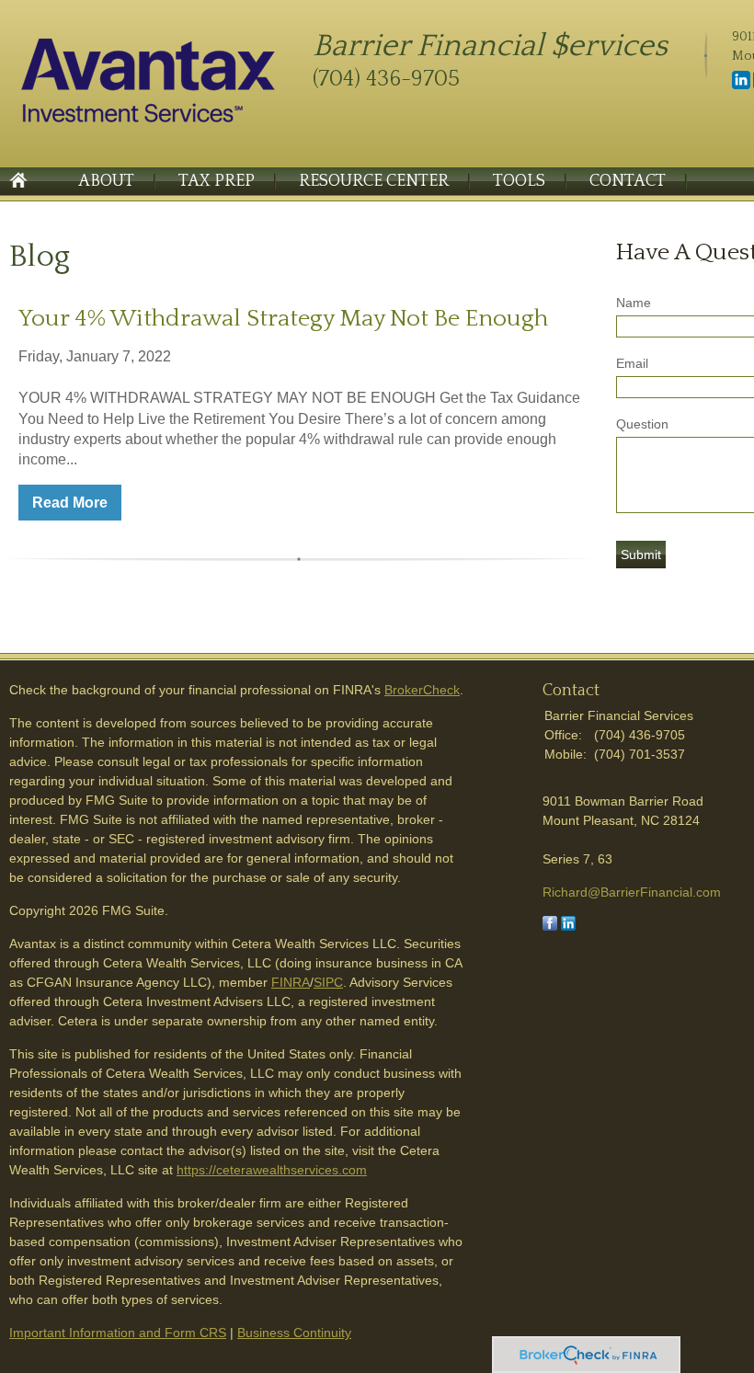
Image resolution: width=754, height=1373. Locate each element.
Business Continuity (294, 1332)
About (106, 181)
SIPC (328, 982)
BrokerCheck (422, 689)
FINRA (290, 982)
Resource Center (374, 181)
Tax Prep (216, 181)
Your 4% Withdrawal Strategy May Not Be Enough (283, 318)
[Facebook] (550, 926)
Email (632, 363)
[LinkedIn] (741, 85)
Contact (627, 181)
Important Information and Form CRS (117, 1332)
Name (633, 302)
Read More (70, 502)
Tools (519, 181)
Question (642, 424)
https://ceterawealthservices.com (272, 1169)
